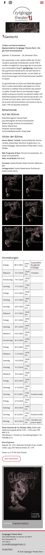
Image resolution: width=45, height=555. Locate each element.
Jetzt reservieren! (11, 459)
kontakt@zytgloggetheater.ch (14, 544)
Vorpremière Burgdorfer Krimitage (36, 265)
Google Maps (7, 549)
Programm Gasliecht (20, 523)
